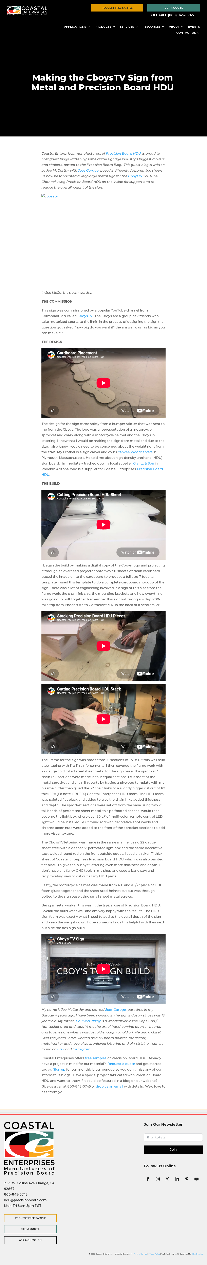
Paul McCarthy (88, 1021)
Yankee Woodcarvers (135, 452)
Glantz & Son (143, 463)
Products (103, 26)
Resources (152, 26)
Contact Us (186, 33)
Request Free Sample (117, 7)
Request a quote (121, 1064)
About (174, 26)
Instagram (81, 1049)
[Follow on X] (167, 1179)
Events (194, 26)
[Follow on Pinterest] (187, 1179)
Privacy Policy (154, 1254)
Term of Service (140, 1254)
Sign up (59, 1069)
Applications (75, 26)
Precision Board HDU (123, 153)
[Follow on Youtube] (196, 1179)
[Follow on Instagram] (158, 1179)
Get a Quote (174, 7)
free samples (96, 1058)
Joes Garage (88, 170)
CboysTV (135, 176)
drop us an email (109, 1086)
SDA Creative (197, 1254)
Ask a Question (30, 1240)
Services (127, 26)
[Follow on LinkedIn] (177, 1179)
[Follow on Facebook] (148, 1179)
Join (173, 1150)
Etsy (60, 1049)
